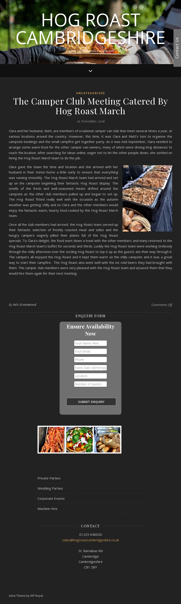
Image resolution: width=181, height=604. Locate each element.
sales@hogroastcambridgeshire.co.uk (90, 540)
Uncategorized (90, 93)
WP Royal (36, 596)
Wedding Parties (50, 488)
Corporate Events (51, 498)
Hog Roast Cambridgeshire (90, 28)
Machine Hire (47, 508)
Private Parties (49, 478)
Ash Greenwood (24, 304)
